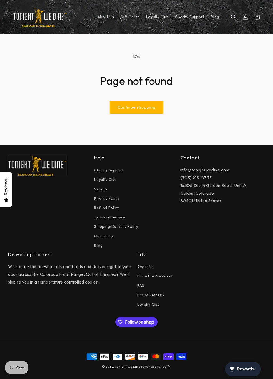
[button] (233, 17)
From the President (155, 276)
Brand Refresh (150, 295)
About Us (145, 266)
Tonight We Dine (127, 366)
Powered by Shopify (156, 366)
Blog (98, 245)
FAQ (141, 285)
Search (100, 189)
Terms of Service (109, 217)
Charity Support (108, 170)
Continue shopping (136, 107)
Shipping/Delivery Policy (116, 226)
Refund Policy (106, 207)
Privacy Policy (106, 198)
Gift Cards (104, 236)
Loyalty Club (105, 179)
